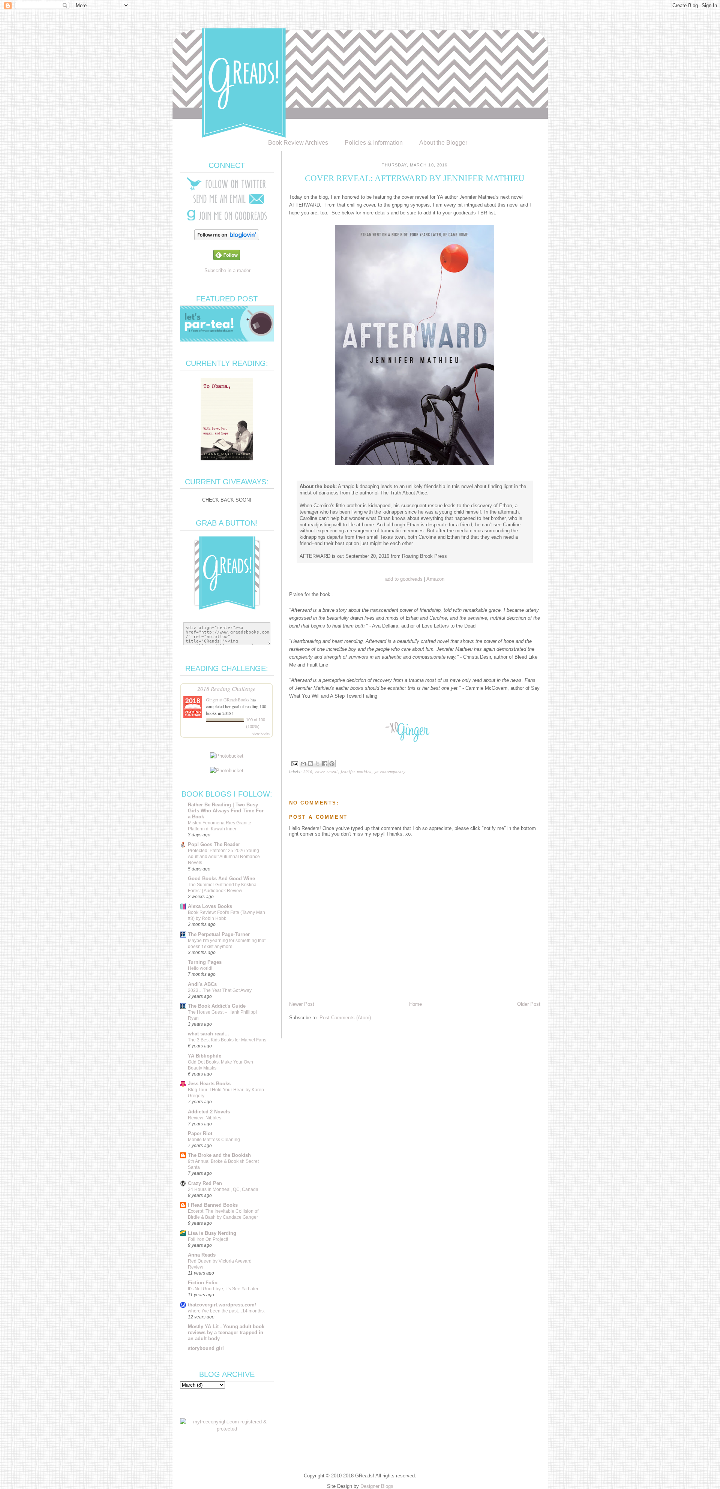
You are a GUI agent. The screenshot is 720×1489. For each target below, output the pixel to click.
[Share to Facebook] (324, 763)
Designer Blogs (376, 1486)
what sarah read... (208, 1034)
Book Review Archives (298, 142)
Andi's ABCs (202, 984)
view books (261, 733)
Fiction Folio (203, 1282)
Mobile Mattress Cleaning (214, 1139)
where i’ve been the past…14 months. (226, 1311)
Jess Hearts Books (209, 1083)
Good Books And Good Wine (221, 878)
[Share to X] (317, 763)
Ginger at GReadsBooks (227, 700)
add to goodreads (404, 579)
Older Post (528, 1004)
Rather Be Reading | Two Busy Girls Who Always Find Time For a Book (226, 810)
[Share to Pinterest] (332, 763)
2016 (307, 772)
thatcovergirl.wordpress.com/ (222, 1305)
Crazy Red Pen (205, 1183)
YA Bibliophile (204, 1056)
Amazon (435, 579)
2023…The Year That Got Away (220, 990)
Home (415, 1004)
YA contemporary (390, 772)
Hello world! (200, 968)
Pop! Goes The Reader (214, 844)
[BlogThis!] (310, 763)
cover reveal (326, 772)
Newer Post (301, 1004)
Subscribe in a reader (227, 270)
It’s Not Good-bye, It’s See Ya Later (223, 1288)
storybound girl (206, 1348)
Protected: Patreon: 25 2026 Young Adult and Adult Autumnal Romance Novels (224, 856)
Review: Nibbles (204, 1117)
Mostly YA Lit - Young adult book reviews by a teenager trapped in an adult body (226, 1332)
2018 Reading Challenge (226, 688)
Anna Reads (202, 1255)
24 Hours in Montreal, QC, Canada (223, 1189)
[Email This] (303, 763)
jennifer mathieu (356, 772)
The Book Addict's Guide (217, 1006)
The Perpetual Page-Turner (219, 934)
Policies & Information (374, 142)
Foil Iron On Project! (208, 1239)
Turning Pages (205, 962)
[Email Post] (294, 763)
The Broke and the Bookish (219, 1155)
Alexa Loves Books (210, 906)
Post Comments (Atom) (345, 1017)
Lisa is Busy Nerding (212, 1233)
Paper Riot (200, 1133)
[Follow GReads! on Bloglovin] (226, 238)
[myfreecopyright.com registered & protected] (227, 1429)
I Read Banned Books (213, 1205)
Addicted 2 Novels (209, 1112)
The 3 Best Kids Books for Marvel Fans (227, 1040)
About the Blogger (443, 142)
